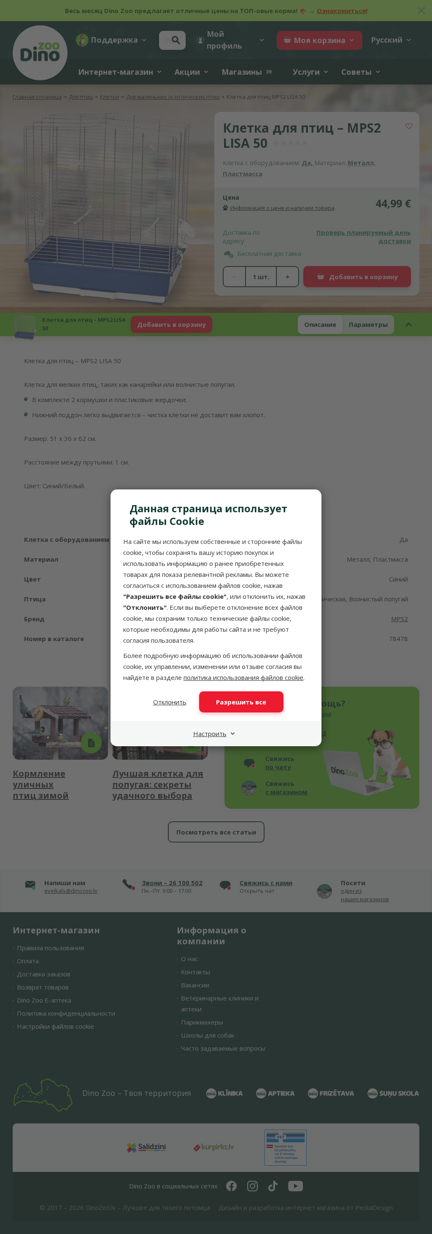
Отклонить (169, 702)
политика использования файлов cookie (243, 677)
